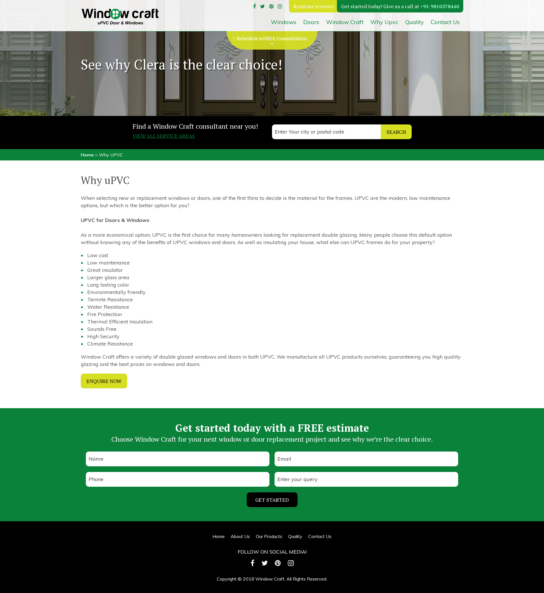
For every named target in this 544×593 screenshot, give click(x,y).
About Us (240, 536)
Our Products (269, 536)
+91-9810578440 (439, 6)
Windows (283, 22)
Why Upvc (384, 22)
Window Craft (345, 22)
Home (87, 155)
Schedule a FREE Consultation (272, 38)
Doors (311, 22)
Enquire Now (104, 381)
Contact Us (445, 22)
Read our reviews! (313, 6)
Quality (414, 22)
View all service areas (164, 136)
